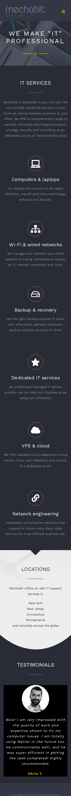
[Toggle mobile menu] (64, 12)
